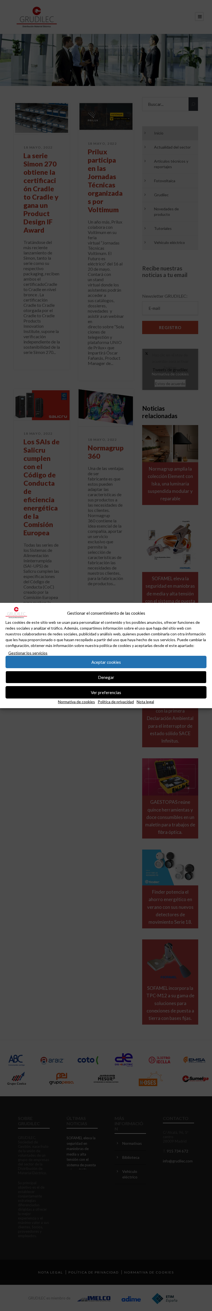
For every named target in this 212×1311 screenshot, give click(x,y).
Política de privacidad (116, 701)
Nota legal (145, 701)
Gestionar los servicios (27, 653)
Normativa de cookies (76, 701)
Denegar (106, 677)
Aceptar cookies (106, 662)
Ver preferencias (106, 692)
